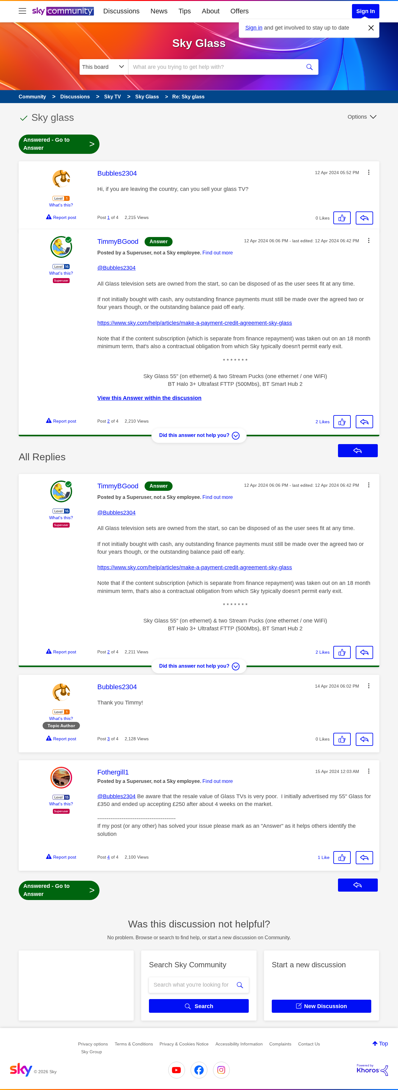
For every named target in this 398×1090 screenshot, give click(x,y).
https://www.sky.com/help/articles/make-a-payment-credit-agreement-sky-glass (194, 323)
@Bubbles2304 (116, 268)
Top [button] (383, 1043)
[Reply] (364, 218)
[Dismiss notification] (371, 28)
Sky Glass (199, 43)
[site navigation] (22, 11)
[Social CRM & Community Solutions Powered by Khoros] (372, 1070)
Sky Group (91, 1051)
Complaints (280, 1043)
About (211, 11)
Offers (239, 11)
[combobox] (213, 67)
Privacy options (93, 1043)
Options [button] (357, 117)
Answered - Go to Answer (59, 144)
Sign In (365, 11)
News (159, 11)
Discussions (121, 11)
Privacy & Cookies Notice (184, 1043)
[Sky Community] (63, 11)
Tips (184, 11)
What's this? (61, 204)
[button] (368, 172)
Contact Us (309, 1043)
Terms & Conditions (134, 1043)
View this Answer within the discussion (149, 398)
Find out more (217, 252)
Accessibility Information (239, 1043)
